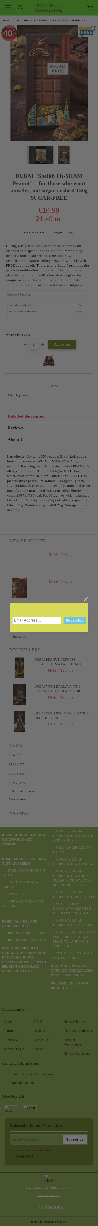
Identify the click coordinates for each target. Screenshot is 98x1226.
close (85, 599)
